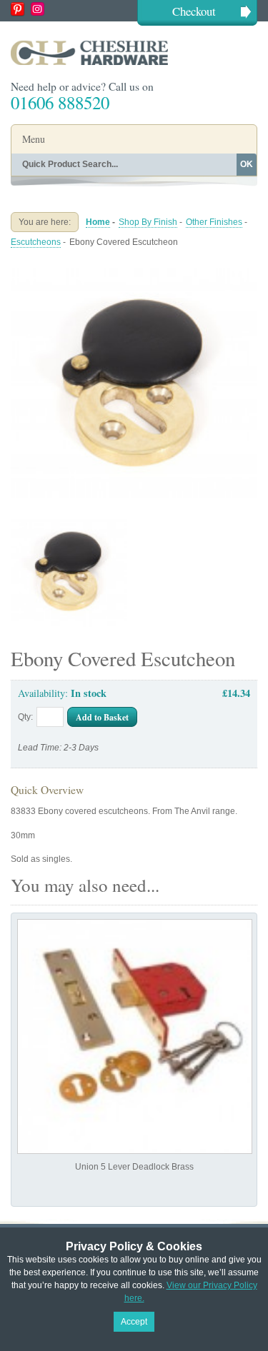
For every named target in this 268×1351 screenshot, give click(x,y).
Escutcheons (36, 242)
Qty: (25, 717)
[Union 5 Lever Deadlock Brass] (134, 1036)
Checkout (194, 11)
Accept (134, 1322)
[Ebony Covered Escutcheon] (134, 266)
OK (246, 164)
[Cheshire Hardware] (134, 52)
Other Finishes (214, 222)
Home (98, 222)
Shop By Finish (148, 222)
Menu (33, 139)
